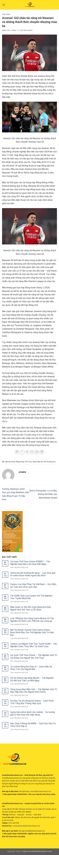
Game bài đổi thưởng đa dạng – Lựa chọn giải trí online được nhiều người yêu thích (32, 574)
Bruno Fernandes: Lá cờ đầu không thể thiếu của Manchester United (43, 494)
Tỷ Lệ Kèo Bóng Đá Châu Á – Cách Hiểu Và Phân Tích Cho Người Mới (31, 668)
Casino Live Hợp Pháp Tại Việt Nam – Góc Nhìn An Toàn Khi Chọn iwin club (33, 585)
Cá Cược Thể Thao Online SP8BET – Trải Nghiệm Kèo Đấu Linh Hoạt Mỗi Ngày (30, 562)
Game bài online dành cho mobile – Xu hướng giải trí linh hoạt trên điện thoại (32, 713)
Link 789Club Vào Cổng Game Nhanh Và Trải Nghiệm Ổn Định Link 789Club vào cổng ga (32, 619)
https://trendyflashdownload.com (38, 791)
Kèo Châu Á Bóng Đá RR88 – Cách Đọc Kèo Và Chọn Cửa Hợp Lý (33, 724)
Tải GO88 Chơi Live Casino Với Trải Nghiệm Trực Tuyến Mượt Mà (31, 597)
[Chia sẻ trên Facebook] (22, 452)
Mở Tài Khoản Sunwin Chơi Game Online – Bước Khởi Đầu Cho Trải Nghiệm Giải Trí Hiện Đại (32, 632)
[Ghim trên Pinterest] (37, 452)
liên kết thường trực (48, 462)
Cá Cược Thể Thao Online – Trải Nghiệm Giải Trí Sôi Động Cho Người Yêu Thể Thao (33, 656)
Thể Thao (6, 14)
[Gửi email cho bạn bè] (32, 452)
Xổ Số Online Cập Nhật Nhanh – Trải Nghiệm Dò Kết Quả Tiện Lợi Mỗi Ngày (32, 679)
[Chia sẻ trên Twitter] (27, 452)
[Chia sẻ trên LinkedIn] (42, 452)
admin (29, 30)
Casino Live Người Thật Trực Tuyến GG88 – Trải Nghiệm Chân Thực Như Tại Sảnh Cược (33, 645)
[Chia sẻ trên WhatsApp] (17, 452)
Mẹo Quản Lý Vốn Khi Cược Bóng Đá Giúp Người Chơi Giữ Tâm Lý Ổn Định (30, 608)
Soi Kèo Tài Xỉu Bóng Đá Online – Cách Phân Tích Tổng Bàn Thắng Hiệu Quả (32, 702)
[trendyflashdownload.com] (29, 5)
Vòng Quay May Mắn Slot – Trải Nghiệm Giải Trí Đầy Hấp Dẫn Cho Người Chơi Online (33, 690)
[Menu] (3, 4)
